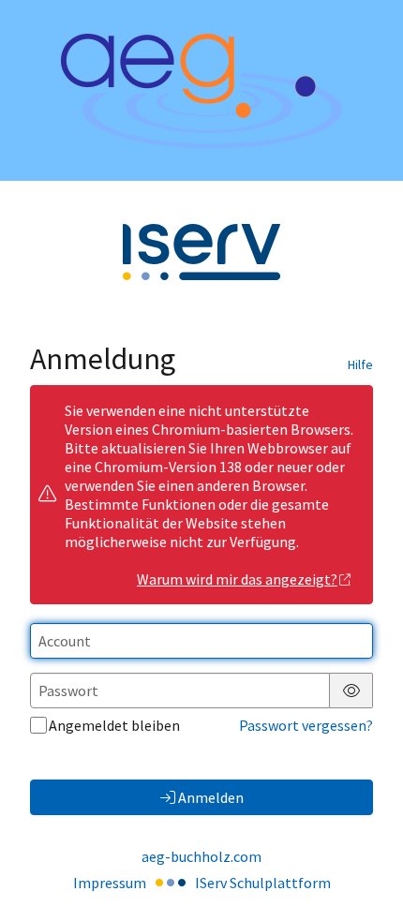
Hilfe (360, 364)
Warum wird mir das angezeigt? (237, 579)
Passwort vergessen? (306, 725)
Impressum (109, 882)
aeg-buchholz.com (201, 856)
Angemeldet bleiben (114, 725)
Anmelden (211, 797)
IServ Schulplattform (263, 882)
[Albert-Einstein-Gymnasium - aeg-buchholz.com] (201, 91)
